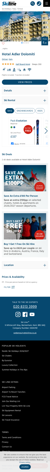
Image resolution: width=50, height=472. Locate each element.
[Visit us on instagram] (18, 314)
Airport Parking (8, 387)
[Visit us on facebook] (25, 314)
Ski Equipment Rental (11, 410)
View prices (25, 82)
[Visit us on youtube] (32, 314)
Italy (14, 9)
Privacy (5, 442)
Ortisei (20, 9)
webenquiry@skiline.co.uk (25, 332)
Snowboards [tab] (25, 110)
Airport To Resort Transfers (13, 392)
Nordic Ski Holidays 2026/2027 (15, 351)
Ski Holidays (6, 9)
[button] (21, 42)
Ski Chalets (7, 355)
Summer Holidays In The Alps (14, 369)
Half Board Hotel (23, 64)
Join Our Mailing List (11, 401)
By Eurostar (7, 360)
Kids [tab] (40, 110)
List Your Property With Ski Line (16, 405)
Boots (19, 144)
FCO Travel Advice (10, 396)
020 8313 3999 (25, 306)
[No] (47, 461)
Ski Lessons (7, 415)
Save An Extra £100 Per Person (21, 196)
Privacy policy (24, 462)
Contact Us (7, 446)
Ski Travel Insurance (10, 419)
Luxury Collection (10, 365)
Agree (25, 467)
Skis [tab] (9, 110)
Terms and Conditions (11, 437)
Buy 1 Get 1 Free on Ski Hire (19, 244)
